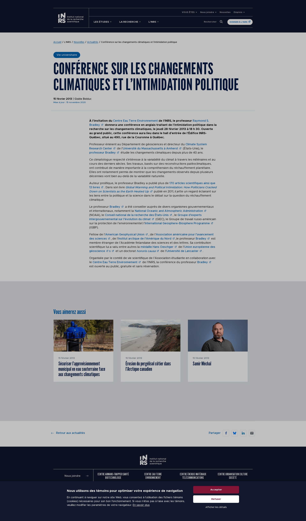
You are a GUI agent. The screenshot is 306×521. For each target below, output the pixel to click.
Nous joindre (207, 12)
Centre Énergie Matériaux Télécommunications (193, 476)
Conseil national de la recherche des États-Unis (137, 215)
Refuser (216, 499)
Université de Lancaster (182, 251)
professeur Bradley (102, 152)
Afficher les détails (216, 507)
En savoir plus (141, 505)
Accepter (216, 490)
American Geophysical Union (124, 234)
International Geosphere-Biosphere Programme (177, 223)
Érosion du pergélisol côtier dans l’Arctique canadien (148, 366)
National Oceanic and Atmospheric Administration (169, 211)
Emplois (238, 12)
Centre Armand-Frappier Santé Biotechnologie (113, 476)
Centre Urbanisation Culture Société (233, 476)
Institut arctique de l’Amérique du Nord (144, 238)
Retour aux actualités (70, 433)
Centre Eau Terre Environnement (135, 120)
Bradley (114, 206)
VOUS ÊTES (188, 12)
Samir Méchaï (202, 363)
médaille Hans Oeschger (157, 247)
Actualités (92, 42)
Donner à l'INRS (238, 22)
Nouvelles (225, 12)
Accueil (57, 42)
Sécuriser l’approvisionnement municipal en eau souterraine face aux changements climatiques (81, 368)
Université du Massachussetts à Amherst (150, 148)
